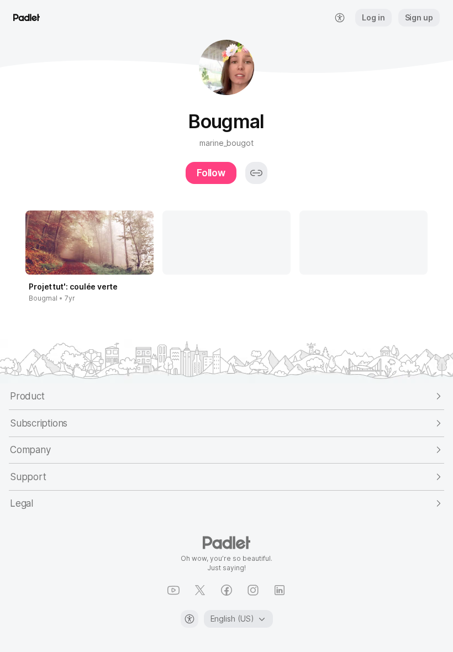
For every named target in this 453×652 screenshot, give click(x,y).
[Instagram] (253, 590)
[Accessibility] (189, 619)
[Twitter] (200, 590)
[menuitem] (340, 18)
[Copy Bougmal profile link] (256, 173)
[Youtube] (173, 590)
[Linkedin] (279, 590)
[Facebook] (226, 590)
